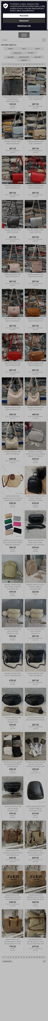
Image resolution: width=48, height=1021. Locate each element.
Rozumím (24, 15)
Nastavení (24, 21)
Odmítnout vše (24, 26)
